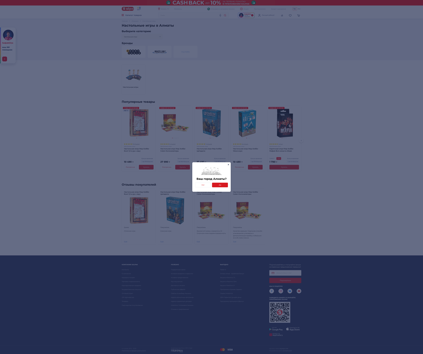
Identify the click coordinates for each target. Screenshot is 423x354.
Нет (203, 185)
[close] (228, 164)
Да (220, 185)
